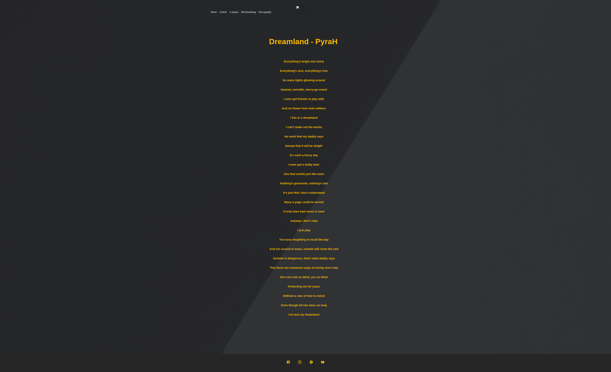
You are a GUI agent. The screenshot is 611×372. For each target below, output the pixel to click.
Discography (265, 12)
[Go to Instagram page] (299, 362)
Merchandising (248, 12)
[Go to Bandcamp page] (311, 362)
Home (214, 12)
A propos (234, 12)
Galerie (223, 12)
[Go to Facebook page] (288, 362)
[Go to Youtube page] (322, 362)
